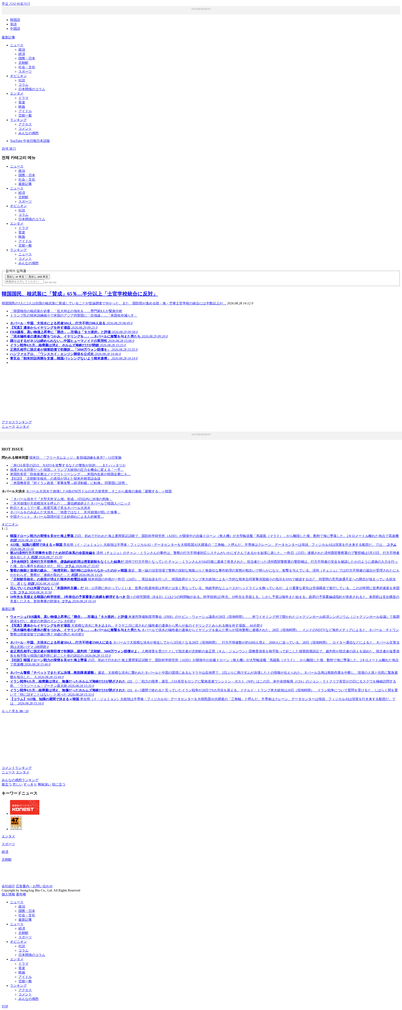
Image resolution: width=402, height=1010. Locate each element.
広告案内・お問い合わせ (34, 886)
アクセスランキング (17, 422)
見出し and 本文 (38, 276)
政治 (21, 49)
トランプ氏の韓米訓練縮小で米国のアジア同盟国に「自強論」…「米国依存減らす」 (73, 315)
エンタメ (16, 93)
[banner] (24, 813)
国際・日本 (26, 58)
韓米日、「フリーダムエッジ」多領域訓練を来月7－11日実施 (75, 457)
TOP (5, 1006)
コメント (25, 128)
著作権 (21, 894)
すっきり (30, 784)
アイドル (25, 111)
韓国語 (15, 20)
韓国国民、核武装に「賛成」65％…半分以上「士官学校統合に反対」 (80, 293)
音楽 (21, 102)
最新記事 (8, 37)
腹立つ (7, 784)
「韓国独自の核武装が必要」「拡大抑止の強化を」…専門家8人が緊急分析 (66, 311)
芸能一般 (25, 115)
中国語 (15, 28)
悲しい (18, 784)
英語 (13, 24)
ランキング (18, 120)
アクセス (25, 124)
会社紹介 (8, 886)
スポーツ (25, 71)
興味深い (44, 784)
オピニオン (18, 76)
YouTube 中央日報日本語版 (30, 141)
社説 (21, 80)
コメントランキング (17, 768)
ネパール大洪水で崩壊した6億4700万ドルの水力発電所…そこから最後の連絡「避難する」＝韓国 (99, 491)
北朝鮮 (23, 62)
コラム (23, 84)
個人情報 (8, 894)
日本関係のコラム (31, 89)
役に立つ (58, 784)
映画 (21, 106)
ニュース (16, 45)
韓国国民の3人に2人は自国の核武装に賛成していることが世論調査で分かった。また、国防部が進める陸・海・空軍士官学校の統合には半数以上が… (114, 303)
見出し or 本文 (15, 276)
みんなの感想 (28, 133)
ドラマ (23, 98)
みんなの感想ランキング (20, 780)
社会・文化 (26, 67)
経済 (21, 54)
